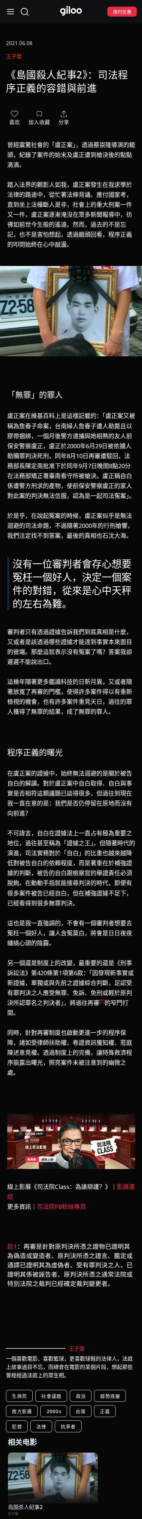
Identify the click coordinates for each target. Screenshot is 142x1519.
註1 (12, 1246)
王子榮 (14, 56)
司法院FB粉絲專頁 (61, 1207)
